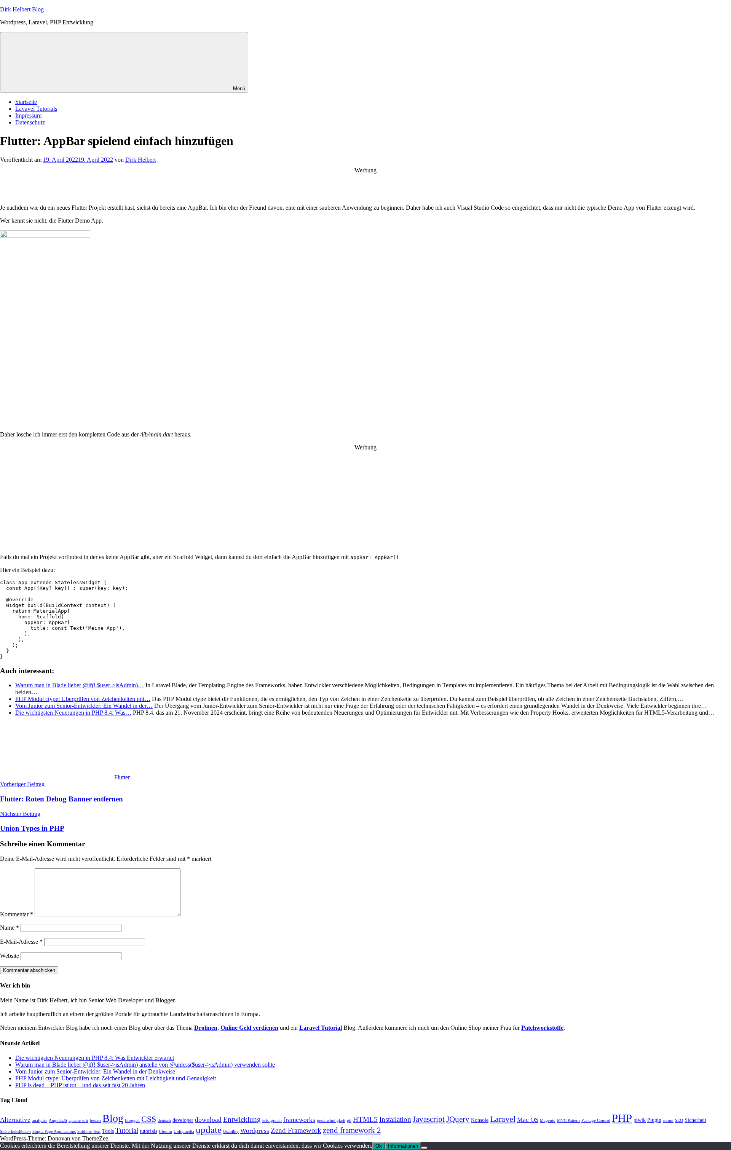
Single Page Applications (54, 1131)
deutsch (164, 1120)
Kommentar (16, 914)
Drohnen (205, 1027)
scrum (668, 1120)
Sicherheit (695, 1120)
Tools (108, 1131)
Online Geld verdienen (249, 1027)
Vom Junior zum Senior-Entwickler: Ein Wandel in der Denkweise (95, 1071)
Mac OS (527, 1119)
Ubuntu (165, 1131)
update (209, 1130)
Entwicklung (242, 1119)
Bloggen (132, 1120)
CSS (148, 1119)
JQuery (457, 1119)
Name (9, 927)
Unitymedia (184, 1131)
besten (95, 1120)
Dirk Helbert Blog (22, 9)
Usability (231, 1131)
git (349, 1120)
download (208, 1119)
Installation (395, 1119)
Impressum (28, 115)
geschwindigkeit (331, 1120)
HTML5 (365, 1119)
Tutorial (126, 1130)
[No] (424, 1148)
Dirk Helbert (140, 159)
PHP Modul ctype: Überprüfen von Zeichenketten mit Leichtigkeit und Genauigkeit (115, 1078)
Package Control (595, 1120)
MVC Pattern (568, 1120)
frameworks (299, 1119)
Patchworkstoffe (542, 1027)
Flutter (122, 777)
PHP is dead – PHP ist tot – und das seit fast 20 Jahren (80, 1085)
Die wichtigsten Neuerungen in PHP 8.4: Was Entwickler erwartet (94, 1057)
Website (9, 955)
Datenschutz (30, 122)
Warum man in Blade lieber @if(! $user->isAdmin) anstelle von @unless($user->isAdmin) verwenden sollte (145, 1064)
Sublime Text (89, 1131)
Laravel (503, 1119)
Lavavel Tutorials (36, 108)
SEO (679, 1120)
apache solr (78, 1120)
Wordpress (254, 1130)
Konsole (479, 1120)
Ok (378, 1146)
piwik (640, 1120)
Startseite (26, 102)
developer (182, 1120)
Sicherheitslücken (15, 1131)
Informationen (403, 1146)
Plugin (654, 1120)
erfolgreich (272, 1120)
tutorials (148, 1131)
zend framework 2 (352, 1130)
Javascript (429, 1119)
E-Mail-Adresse (21, 941)
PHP (622, 1118)
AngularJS (58, 1120)
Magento (547, 1120)
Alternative (15, 1119)
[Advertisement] (365, 185)
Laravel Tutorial (320, 1027)
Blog (112, 1118)
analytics (39, 1120)
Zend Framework (296, 1130)
